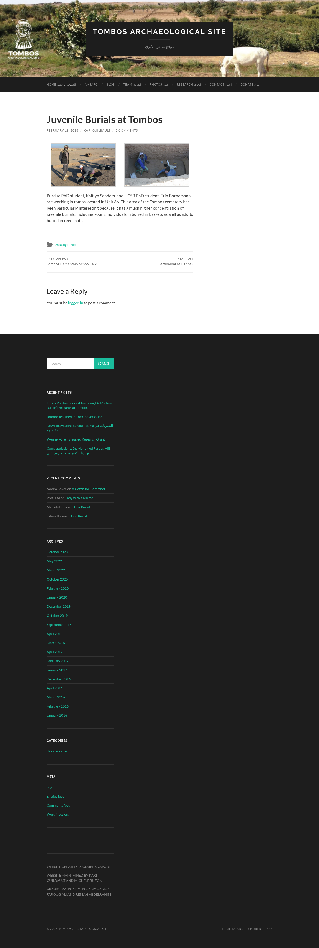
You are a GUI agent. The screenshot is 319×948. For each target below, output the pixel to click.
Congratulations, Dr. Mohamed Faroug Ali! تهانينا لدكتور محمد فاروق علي (78, 450)
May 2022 (54, 561)
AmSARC (91, 84)
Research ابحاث (189, 84)
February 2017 (58, 661)
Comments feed (58, 805)
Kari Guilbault (97, 130)
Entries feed (55, 796)
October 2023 (57, 552)
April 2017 (54, 652)
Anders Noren (249, 928)
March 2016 (56, 697)
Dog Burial (82, 507)
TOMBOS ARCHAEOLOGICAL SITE (159, 32)
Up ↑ (269, 928)
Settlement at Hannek (176, 261)
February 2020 (58, 588)
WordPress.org (58, 814)
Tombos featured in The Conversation (75, 417)
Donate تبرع (249, 84)
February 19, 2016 (62, 130)
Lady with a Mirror (79, 498)
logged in (75, 302)
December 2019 (59, 606)
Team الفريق (132, 84)
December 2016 (59, 679)
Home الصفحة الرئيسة (61, 84)
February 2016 (58, 706)
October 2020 (57, 579)
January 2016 (57, 715)
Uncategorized (65, 245)
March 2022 (56, 570)
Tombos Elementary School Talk (72, 261)
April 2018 (54, 634)
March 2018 (56, 642)
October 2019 (57, 615)
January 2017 (57, 670)
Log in (51, 787)
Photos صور (159, 84)
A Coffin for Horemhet (88, 489)
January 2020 (57, 597)
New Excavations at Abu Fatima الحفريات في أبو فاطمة (80, 427)
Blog (110, 84)
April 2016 (54, 688)
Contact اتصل (221, 84)
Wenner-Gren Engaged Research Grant (76, 439)
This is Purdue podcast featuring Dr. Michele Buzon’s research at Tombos (79, 405)
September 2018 (59, 624)
